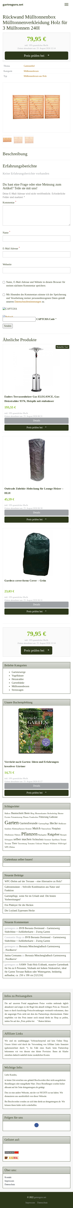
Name (6, 232)
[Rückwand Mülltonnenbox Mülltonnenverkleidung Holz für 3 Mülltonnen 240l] (36, 107)
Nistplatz (56, 828)
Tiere (14, 843)
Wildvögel (62, 844)
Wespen (46, 844)
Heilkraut (62, 824)
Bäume (60, 813)
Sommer (47, 840)
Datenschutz (10, 1184)
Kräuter (29, 829)
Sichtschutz (38, 839)
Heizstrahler (18, 679)
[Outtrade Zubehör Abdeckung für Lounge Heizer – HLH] (36, 461)
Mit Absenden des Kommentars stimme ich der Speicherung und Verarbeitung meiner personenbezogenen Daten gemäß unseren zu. (36, 298)
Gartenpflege (43, 824)
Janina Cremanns (13, 955)
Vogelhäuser (18, 675)
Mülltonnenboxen (31, 71)
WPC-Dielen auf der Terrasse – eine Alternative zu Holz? (33, 881)
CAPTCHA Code (45, 319)
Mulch (36, 828)
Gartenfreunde (28, 823)
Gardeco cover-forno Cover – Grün (25, 580)
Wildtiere (53, 844)
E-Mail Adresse (11, 248)
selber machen (22, 839)
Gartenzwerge (19, 672)
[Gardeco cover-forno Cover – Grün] (36, 553)
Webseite (7, 264)
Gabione (53, 816)
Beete (27, 813)
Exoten (7, 817)
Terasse (63, 840)
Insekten (8, 829)
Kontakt (8, 1177)
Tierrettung (22, 844)
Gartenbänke (18, 682)
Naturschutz (46, 829)
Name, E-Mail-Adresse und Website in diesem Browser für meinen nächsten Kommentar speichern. (35, 284)
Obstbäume (9, 835)
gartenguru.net (40, 1197)
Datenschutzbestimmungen (28, 301)
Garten (12, 822)
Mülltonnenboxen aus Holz (35, 76)
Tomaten (31, 844)
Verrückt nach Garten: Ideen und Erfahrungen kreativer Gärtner (31, 764)
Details (36, 420)
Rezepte (63, 835)
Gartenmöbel (29, 66)
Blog (32, 813)
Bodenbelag (52, 813)
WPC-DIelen (10, 847)
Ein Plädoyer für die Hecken (19, 905)
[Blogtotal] (12, 1157)
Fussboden (33, 817)
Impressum (9, 1181)
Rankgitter (42, 835)
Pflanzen (29, 834)
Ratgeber (53, 834)
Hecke (54, 823)
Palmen (18, 835)
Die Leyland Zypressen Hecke (20, 910)
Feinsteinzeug (16, 817)
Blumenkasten (41, 813)
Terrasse (8, 844)
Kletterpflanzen (18, 829)
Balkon (7, 813)
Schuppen (9, 840)
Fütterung (44, 816)
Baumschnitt (17, 813)
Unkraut (38, 844)
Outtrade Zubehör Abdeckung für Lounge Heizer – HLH (33, 490)
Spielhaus (56, 840)
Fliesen (26, 817)
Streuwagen (17, 690)
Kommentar (9, 202)
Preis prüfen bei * (36, 55)
